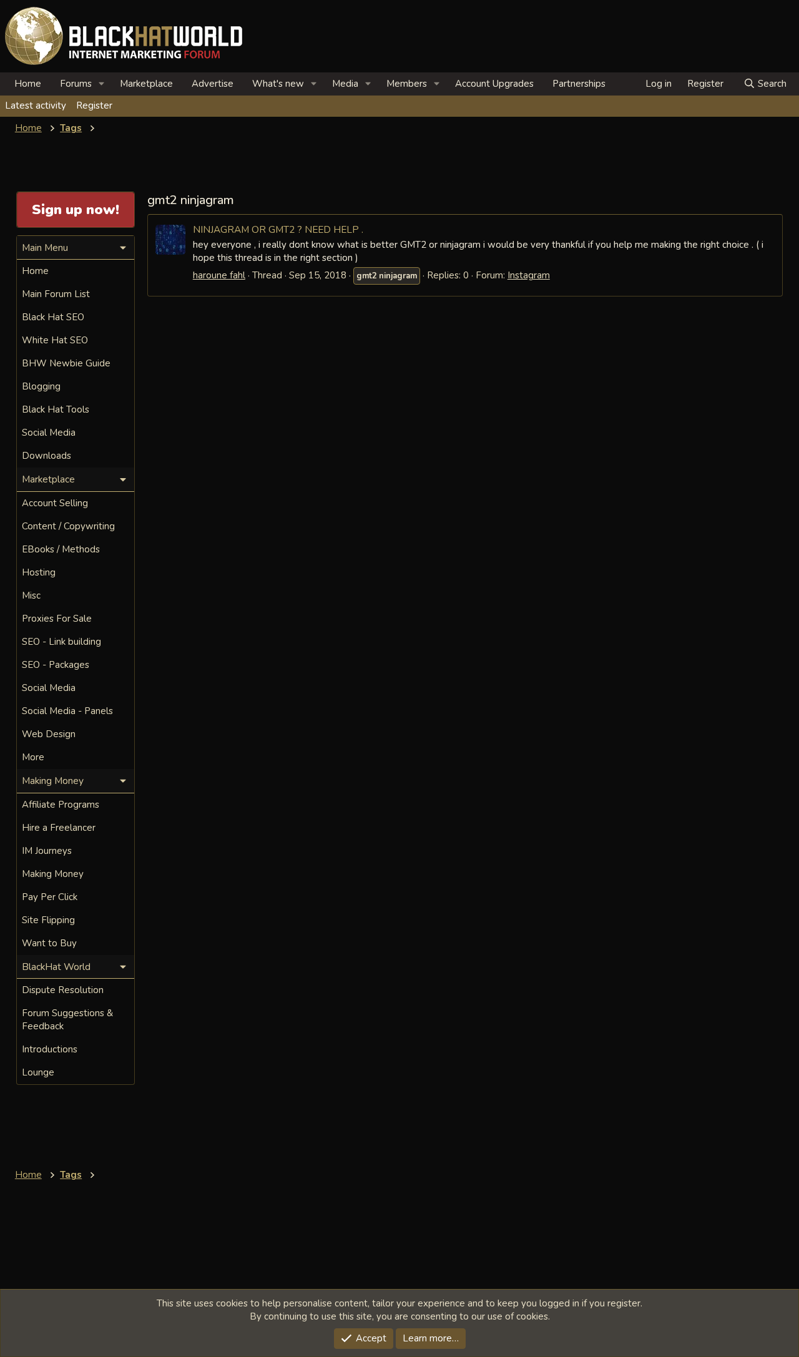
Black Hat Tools (55, 409)
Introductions (49, 1049)
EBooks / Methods (61, 549)
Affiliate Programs (60, 804)
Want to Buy (49, 943)
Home (27, 83)
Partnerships (578, 83)
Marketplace (146, 83)
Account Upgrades (494, 83)
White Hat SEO (55, 340)
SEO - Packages (55, 665)
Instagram (528, 275)
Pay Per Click (49, 897)
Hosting (39, 572)
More (33, 757)
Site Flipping (48, 920)
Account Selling (55, 503)
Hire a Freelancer (59, 827)
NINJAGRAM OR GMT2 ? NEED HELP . (278, 229)
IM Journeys (47, 851)
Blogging (41, 386)
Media (345, 83)
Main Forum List (56, 294)
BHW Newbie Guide (66, 363)
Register (94, 105)
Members (406, 83)
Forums (76, 83)
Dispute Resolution (63, 990)
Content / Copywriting (68, 526)
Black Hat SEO (53, 317)
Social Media (49, 432)
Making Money (53, 874)
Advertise (212, 83)
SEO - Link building (61, 641)
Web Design (49, 734)
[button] (101, 84)
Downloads (46, 455)
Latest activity (35, 105)
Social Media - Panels (67, 711)
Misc (31, 595)
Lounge (38, 1072)
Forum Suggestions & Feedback (67, 1019)
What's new (278, 83)
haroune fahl (219, 275)
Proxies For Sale (57, 618)
